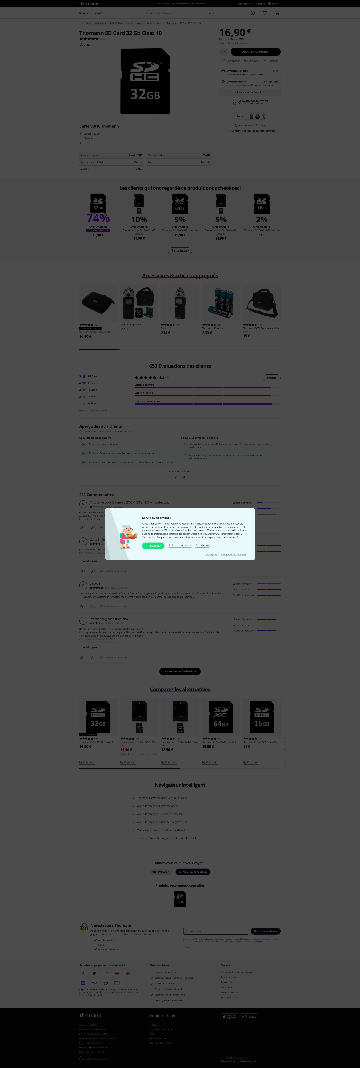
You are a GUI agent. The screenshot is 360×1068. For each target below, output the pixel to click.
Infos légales (211, 554)
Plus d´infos (202, 545)
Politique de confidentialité (233, 554)
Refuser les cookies (180, 545)
